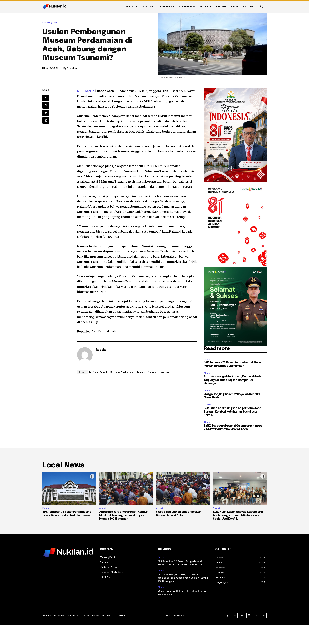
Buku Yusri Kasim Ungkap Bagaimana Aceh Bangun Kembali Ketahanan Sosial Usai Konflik (232, 412)
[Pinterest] (45, 113)
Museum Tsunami (147, 372)
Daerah (207, 359)
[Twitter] (45, 105)
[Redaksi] (85, 355)
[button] (262, 6)
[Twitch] (249, 615)
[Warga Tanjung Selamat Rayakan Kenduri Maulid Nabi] (183, 488)
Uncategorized (50, 22)
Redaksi (72, 68)
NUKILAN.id (85, 91)
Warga (165, 372)
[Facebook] (45, 98)
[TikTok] (242, 615)
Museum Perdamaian (122, 372)
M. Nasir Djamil (98, 372)
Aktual (207, 373)
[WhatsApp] (45, 120)
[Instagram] (235, 615)
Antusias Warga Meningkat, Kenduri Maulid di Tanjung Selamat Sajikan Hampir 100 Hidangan (234, 380)
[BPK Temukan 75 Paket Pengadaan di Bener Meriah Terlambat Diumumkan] (69, 488)
